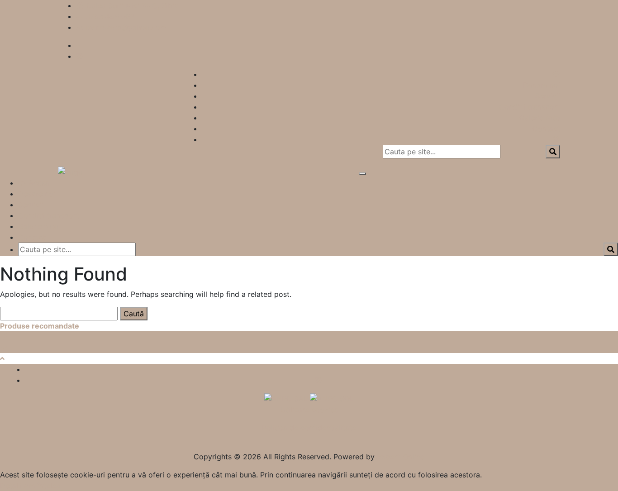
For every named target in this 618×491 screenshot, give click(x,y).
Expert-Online (400, 456)
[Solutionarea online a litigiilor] (332, 398)
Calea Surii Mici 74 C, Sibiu (132, 5)
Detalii (11, 485)
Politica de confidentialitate (309, 427)
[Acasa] (556, 74)
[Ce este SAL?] (287, 398)
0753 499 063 (110, 16)
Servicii (547, 95)
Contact (546, 128)
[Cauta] (556, 139)
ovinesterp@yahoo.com (126, 27)
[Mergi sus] (2, 358)
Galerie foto (539, 117)
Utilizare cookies (309, 409)
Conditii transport (529, 106)
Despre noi (541, 85)
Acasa (37, 182)
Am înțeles (42, 485)
